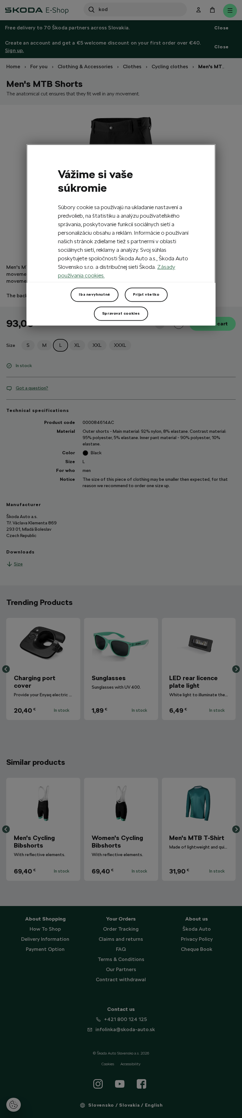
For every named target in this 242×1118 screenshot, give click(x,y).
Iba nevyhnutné (94, 294)
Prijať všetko (146, 294)
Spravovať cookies (121, 313)
